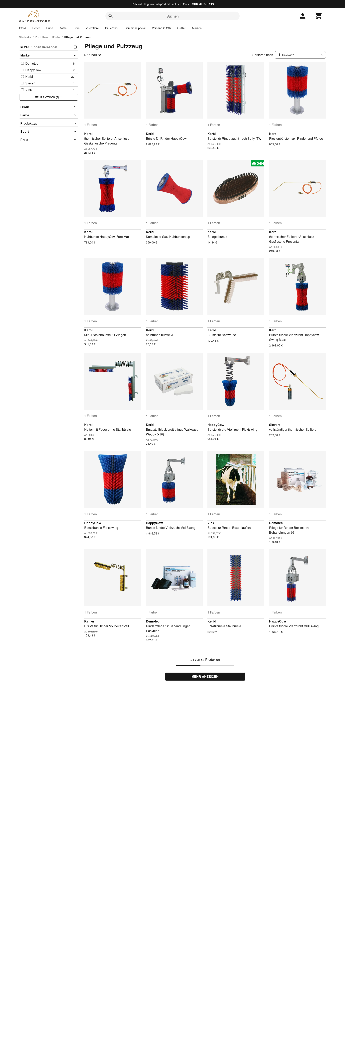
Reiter (36, 28)
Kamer (89, 621)
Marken (197, 28)
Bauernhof (111, 28)
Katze (63, 28)
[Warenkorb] (319, 16)
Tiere (76, 28)
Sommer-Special (135, 28)
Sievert (274, 424)
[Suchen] (110, 16)
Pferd (22, 28)
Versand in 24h (161, 28)
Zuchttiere (92, 28)
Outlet (181, 28)
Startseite (25, 37)
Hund (49, 28)
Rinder (56, 37)
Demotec (276, 523)
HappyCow (215, 424)
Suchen (173, 16)
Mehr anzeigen (205, 676)
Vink (210, 523)
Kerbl (88, 133)
